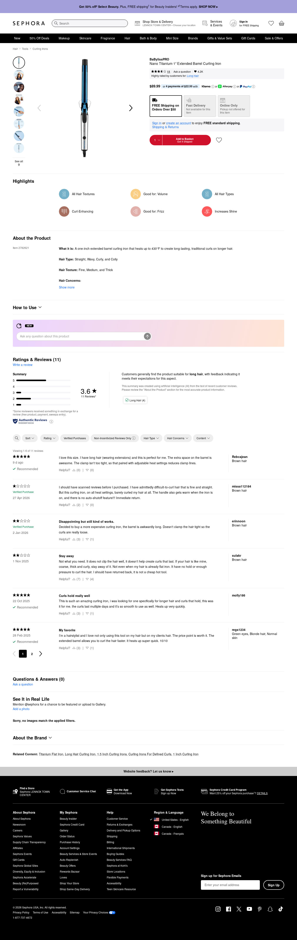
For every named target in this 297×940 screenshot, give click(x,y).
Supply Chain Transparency (29, 842)
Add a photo (21, 709)
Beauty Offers (68, 865)
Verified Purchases (75, 438)
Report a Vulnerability (25, 889)
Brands (193, 38)
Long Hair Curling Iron (80, 754)
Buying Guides (115, 854)
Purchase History (70, 842)
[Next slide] (130, 108)
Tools (25, 48)
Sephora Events (22, 854)
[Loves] (271, 23)
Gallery (64, 830)
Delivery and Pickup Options (123, 830)
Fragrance (108, 38)
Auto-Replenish (69, 859)
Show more (67, 287)
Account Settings (70, 848)
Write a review (22, 364)
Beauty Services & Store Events (78, 854)
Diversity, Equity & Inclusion (29, 871)
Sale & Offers (274, 38)
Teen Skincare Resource (121, 889)
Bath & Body (148, 38)
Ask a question (182, 71)
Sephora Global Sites (25, 865)
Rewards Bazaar (70, 871)
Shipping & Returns (165, 127)
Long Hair (193, 75)
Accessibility (114, 883)
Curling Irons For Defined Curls (149, 754)
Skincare (85, 38)
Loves (63, 877)
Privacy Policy (21, 912)
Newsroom (19, 824)
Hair (127, 38)
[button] (213, 86)
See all (19, 163)
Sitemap (75, 912)
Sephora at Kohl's (117, 865)
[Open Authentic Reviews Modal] (51, 421)
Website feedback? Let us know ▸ (148, 771)
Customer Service (117, 818)
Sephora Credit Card (72, 824)
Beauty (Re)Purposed (25, 883)
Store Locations (116, 871)
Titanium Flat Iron (51, 754)
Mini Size (172, 38)
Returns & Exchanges (119, 824)
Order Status (67, 836)
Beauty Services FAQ (119, 859)
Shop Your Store (69, 883)
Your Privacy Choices (95, 912)
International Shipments (121, 848)
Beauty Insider (68, 818)
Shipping (112, 836)
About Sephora (22, 818)
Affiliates (18, 848)
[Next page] (41, 654)
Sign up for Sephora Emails (221, 876)
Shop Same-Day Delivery (75, 889)
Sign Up (274, 885)
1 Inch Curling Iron (186, 754)
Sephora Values (22, 836)
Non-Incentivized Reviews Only (112, 438)
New (17, 38)
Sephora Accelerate (24, 877)
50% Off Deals (39, 38)
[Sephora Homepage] (28, 23)
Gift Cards (248, 38)
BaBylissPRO (159, 59)
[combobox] (90, 23)
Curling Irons (40, 48)
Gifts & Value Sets (219, 38)
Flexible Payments (117, 877)
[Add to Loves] (219, 140)
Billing (110, 842)
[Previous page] (14, 654)
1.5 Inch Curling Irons (112, 754)
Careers (17, 830)
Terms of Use (40, 912)
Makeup (64, 38)
